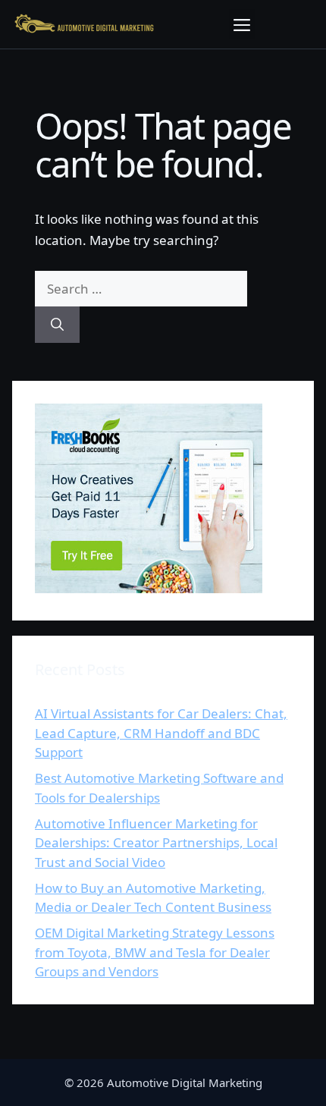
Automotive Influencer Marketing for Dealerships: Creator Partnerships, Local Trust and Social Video (156, 843)
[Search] (57, 324)
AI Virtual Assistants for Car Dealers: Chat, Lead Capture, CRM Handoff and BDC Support (161, 733)
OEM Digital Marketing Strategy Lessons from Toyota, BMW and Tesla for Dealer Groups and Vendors (154, 952)
